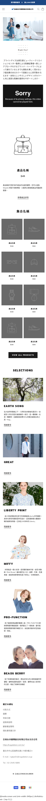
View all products (23, 355)
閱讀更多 (7, 425)
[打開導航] (3, 9)
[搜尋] (38, 9)
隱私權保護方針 (9, 730)
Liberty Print (15, 510)
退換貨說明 (7, 722)
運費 (5, 714)
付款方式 (6, 709)
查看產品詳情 (23, 197)
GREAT (9, 462)
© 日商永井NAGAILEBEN (23, 774)
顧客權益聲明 (8, 726)
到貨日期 (6, 718)
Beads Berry (14, 673)
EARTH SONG (14, 406)
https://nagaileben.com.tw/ (14, 745)
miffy (8, 564)
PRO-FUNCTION (15, 617)
